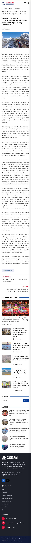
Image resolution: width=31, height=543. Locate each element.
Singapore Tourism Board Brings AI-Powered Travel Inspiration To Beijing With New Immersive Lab (15, 320)
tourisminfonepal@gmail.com (15, 523)
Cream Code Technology (15, 540)
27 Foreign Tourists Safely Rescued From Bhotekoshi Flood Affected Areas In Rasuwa (19, 438)
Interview (4, 507)
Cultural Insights (7, 495)
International (6, 504)
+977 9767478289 (11, 518)
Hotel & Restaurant (7, 498)
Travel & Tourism (7, 270)
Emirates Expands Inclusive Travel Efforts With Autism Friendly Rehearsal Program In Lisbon (20, 332)
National (4, 492)
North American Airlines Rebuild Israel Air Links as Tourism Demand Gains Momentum (19, 430)
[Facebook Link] (3, 480)
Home (3, 489)
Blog (3, 510)
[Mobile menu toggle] (25, 3)
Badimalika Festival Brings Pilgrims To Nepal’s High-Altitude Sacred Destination (17, 446)
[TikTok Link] (8, 480)
